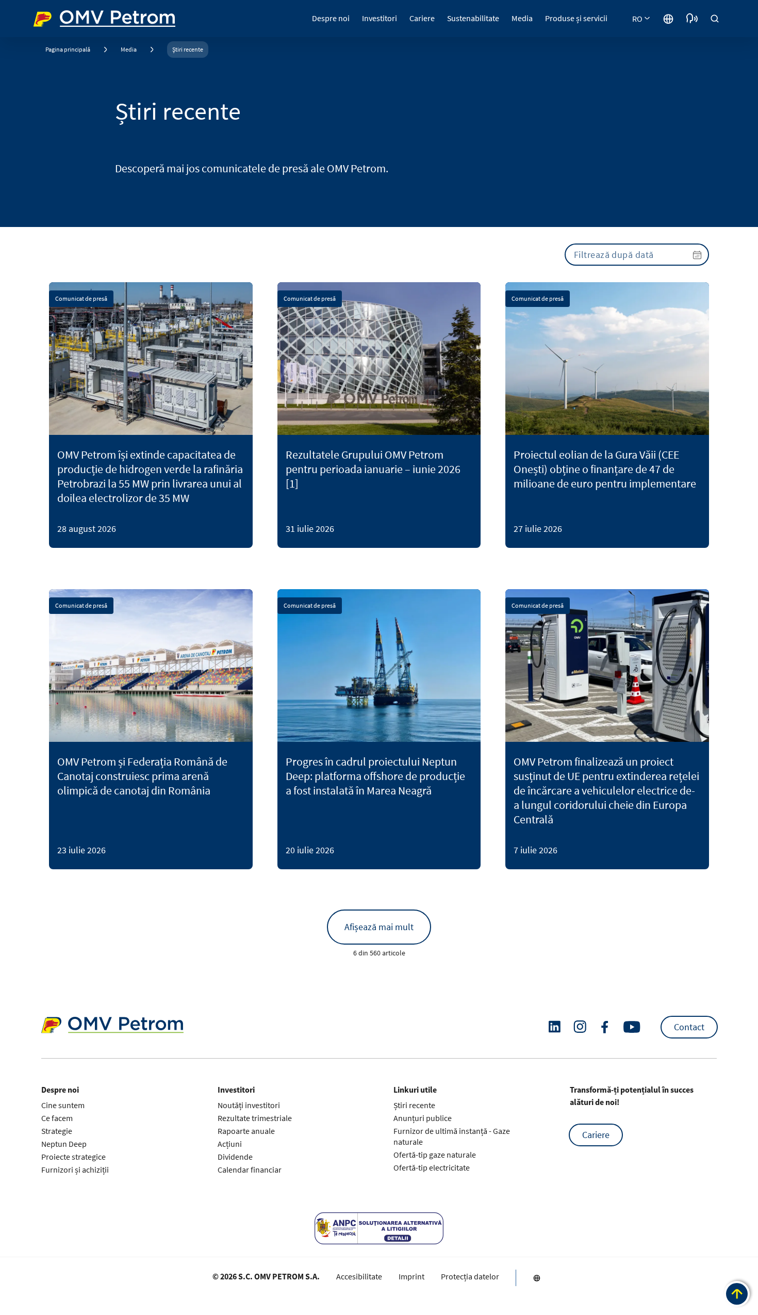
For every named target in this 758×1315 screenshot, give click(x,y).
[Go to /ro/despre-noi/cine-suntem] (668, 18)
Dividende (235, 1156)
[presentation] (637, 255)
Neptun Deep (64, 1144)
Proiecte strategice (73, 1156)
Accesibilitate (359, 1276)
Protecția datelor (470, 1276)
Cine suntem (63, 1105)
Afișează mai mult (379, 927)
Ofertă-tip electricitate (431, 1167)
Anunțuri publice (422, 1118)
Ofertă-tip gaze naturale (434, 1154)
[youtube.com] (632, 1027)
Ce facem (57, 1118)
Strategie (56, 1131)
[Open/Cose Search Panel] (714, 18)
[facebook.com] (605, 1027)
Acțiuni (230, 1144)
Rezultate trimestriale (255, 1118)
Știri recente (187, 49)
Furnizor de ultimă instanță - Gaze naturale (451, 1136)
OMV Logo (52, 17)
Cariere (595, 1135)
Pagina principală (67, 49)
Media (129, 49)
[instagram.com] (579, 1026)
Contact (689, 1027)
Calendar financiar (250, 1169)
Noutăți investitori (249, 1105)
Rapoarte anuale (246, 1131)
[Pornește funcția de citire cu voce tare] (692, 18)
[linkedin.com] (554, 1026)
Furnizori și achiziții (75, 1169)
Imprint (411, 1276)
